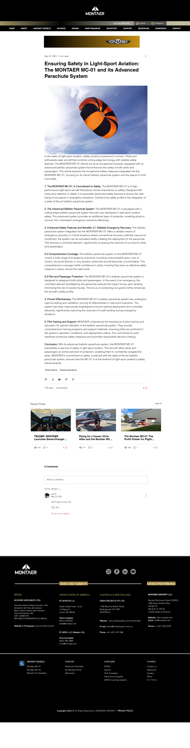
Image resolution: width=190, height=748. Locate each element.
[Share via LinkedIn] (59, 379)
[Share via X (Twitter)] (52, 379)
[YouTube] (133, 571)
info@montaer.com (162, 620)
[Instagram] (108, 571)
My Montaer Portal (73, 670)
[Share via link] (66, 379)
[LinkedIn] (125, 571)
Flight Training (51, 369)
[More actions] (145, 56)
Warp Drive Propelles (113, 676)
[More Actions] (145, 495)
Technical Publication (74, 666)
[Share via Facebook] (46, 379)
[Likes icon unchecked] (53, 507)
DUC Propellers (111, 673)
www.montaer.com (164, 617)
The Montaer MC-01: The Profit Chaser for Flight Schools (138, 438)
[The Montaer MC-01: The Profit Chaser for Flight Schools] (141, 420)
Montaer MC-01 (34, 666)
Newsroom (151, 670)
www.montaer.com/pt (44, 626)
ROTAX (107, 666)
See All (158, 403)
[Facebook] (116, 571)
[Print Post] (73, 379)
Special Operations (68, 369)
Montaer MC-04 (34, 670)
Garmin (107, 670)
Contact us (152, 666)
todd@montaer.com (68, 623)
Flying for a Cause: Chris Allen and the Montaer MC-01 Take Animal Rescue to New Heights (95, 438)
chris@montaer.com (68, 643)
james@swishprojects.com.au (119, 626)
